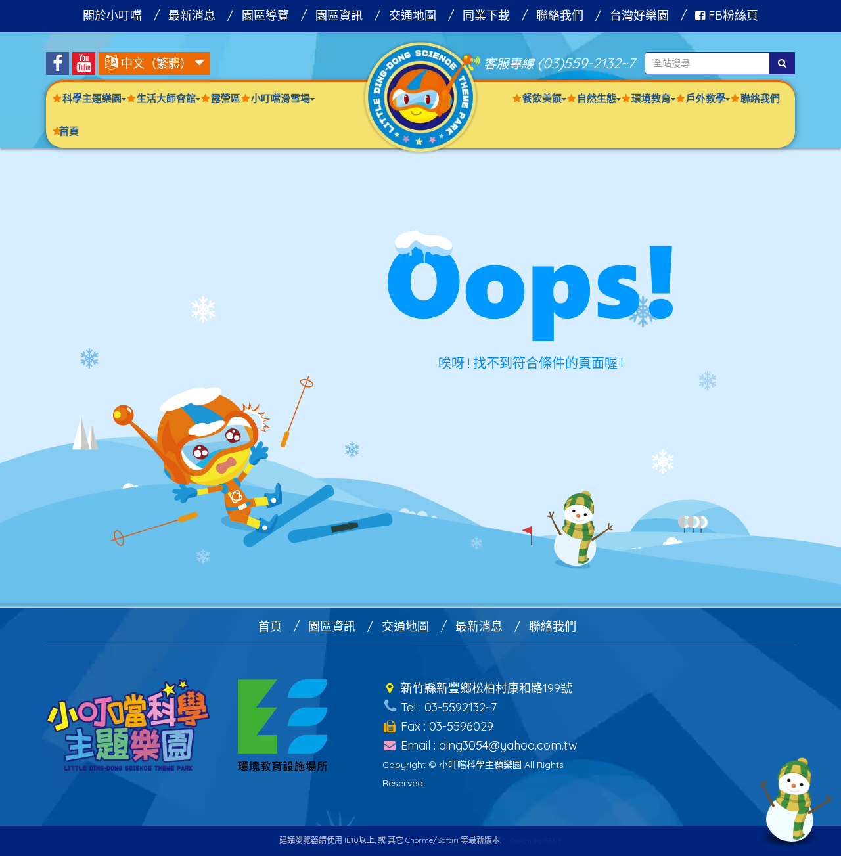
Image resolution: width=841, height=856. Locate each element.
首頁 (69, 131)
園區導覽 (265, 15)
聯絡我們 (559, 15)
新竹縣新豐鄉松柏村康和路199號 (485, 688)
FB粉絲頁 (731, 15)
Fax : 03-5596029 (445, 726)
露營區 (225, 98)
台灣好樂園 (639, 15)
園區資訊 (339, 15)
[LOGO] (420, 96)
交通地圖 (412, 15)
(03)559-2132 (579, 63)
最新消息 (192, 15)
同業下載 (486, 15)
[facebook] (57, 63)
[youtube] (83, 63)
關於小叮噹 (112, 15)
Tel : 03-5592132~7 (447, 707)
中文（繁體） (156, 63)
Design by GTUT (536, 840)
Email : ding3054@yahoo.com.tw (488, 745)
